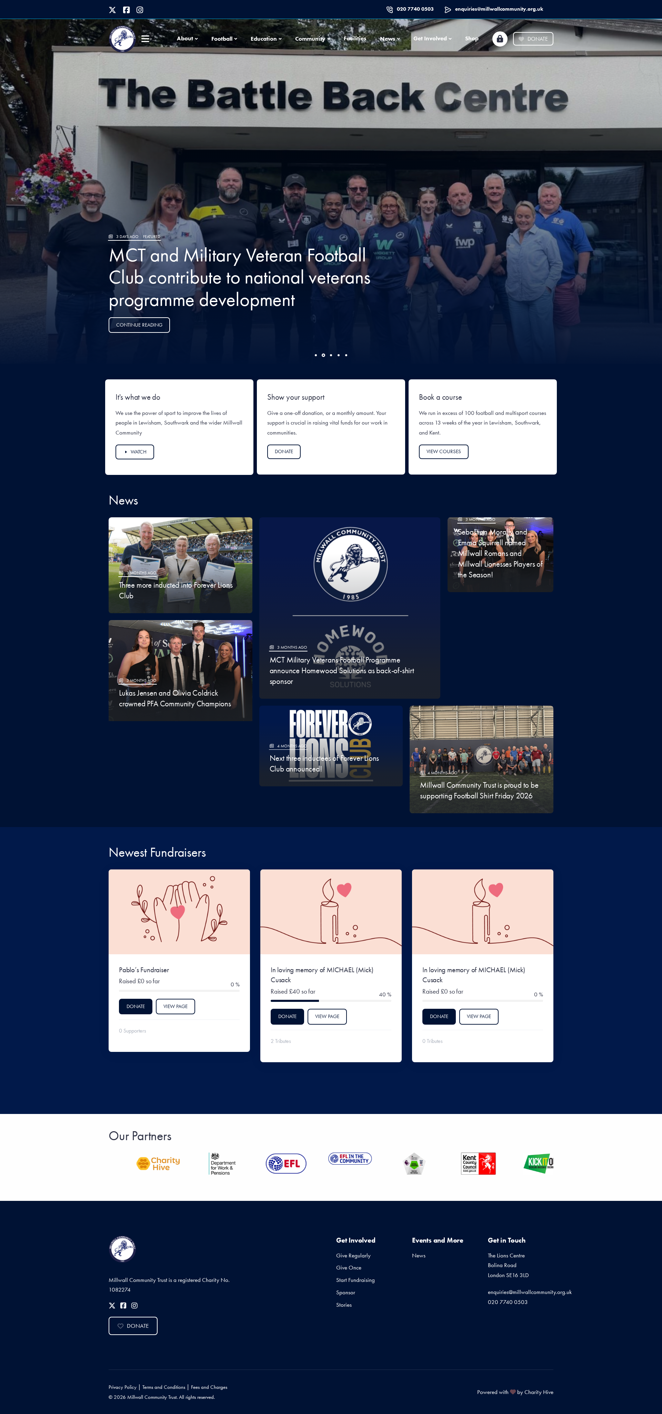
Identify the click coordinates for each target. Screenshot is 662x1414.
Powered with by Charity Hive (515, 1392)
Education (264, 38)
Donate (538, 38)
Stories (344, 1304)
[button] (316, 355)
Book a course (440, 397)
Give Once (348, 1267)
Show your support (295, 397)
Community (310, 38)
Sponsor (345, 1292)
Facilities (355, 38)
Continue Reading (139, 324)
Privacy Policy (123, 1387)
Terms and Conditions (163, 1387)
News (387, 38)
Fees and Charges (209, 1387)
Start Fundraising (355, 1280)
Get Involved (430, 38)
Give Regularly (353, 1255)
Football (221, 38)
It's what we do (138, 397)
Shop (472, 38)
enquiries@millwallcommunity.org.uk (499, 9)
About (185, 38)
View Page (175, 1006)
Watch (139, 451)
